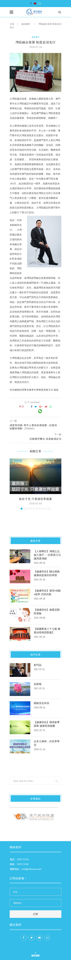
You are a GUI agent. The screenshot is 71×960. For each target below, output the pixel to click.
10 (49, 509)
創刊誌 (38, 665)
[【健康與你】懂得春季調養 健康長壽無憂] (20, 727)
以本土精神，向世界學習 (47, 743)
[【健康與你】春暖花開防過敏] (20, 615)
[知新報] (20, 689)
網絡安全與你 (41, 703)
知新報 (38, 684)
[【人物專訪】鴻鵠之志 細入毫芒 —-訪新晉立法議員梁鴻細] (20, 556)
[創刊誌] (20, 670)
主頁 (12, 23)
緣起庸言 (26, 23)
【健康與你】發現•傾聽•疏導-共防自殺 (47, 592)
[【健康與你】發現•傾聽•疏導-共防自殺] (20, 596)
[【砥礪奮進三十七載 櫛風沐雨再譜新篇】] (20, 634)
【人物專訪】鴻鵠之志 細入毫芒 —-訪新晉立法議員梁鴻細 (47, 554)
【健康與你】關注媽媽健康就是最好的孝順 (47, 573)
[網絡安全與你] (20, 708)
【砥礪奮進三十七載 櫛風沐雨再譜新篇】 (47, 630)
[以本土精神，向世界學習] (20, 746)
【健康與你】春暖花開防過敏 (47, 611)
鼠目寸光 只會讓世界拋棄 (35, 499)
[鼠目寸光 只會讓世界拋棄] (35, 476)
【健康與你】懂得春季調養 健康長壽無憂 (47, 723)
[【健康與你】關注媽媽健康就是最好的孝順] (20, 576)
